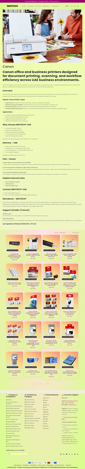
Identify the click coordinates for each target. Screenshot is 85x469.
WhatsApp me (72, 404)
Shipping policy (49, 465)
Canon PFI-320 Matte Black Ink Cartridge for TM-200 (14, 372)
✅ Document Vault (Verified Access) (13, 416)
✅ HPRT (45, 402)
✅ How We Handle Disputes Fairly (13, 440)
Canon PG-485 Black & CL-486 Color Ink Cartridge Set (69, 313)
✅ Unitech (45, 426)
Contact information (59, 465)
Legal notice (68, 465)
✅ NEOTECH (46, 405)
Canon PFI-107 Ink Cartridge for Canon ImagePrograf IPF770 (51, 342)
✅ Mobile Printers (29, 416)
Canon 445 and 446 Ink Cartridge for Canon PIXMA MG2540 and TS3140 (33, 284)
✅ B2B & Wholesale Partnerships (14, 410)
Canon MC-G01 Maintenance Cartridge (33, 371)
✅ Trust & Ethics (10, 433)
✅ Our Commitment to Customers (12, 402)
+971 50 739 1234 (69, 403)
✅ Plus (45, 407)
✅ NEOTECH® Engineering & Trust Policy (13, 436)
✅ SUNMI (45, 421)
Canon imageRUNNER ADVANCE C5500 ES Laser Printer (33, 255)
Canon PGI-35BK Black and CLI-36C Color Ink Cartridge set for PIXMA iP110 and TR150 (69, 284)
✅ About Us (9, 399)
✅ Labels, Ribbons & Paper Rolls (32, 418)
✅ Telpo (45, 423)
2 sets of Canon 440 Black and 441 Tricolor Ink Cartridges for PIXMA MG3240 (51, 313)
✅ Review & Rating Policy (12, 426)
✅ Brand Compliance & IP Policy (14, 413)
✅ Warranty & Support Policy (13, 428)
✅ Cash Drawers (29, 406)
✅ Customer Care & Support (13, 443)
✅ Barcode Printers (29, 399)
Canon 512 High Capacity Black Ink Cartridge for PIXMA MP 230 (51, 284)
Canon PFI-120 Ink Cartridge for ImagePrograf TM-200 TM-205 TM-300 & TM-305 (32, 343)
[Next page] (51, 384)
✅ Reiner (45, 416)
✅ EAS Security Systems (31, 411)
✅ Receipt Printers (29, 425)
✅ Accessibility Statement (12, 408)
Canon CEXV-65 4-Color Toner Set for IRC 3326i (14, 283)
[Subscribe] (28, 454)
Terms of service (41, 465)
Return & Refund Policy (12, 185)
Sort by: (56, 232)
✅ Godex (45, 400)
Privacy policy (33, 465)
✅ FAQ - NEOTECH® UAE (12, 419)
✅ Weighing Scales (29, 427)
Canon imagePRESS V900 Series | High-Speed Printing (70, 255)
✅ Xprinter (46, 428)
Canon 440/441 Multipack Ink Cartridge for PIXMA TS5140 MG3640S (33, 313)
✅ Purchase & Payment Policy (13, 424)
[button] (72, 6)
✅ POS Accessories (29, 423)
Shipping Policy (10, 183)
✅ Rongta (45, 419)
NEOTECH (19, 465)
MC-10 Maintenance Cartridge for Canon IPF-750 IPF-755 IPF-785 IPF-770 (51, 372)
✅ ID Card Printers (29, 413)
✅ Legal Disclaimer (11, 421)
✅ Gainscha (46, 398)
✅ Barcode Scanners (30, 402)
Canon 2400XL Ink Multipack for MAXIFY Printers (70, 342)
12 (47, 384)
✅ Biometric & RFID (29, 404)
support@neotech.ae (72, 401)
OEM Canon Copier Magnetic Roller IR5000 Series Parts (51, 255)
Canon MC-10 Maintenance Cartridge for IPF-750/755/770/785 (70, 372)
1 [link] (33, 384)
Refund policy (25, 465)
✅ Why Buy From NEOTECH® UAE (14, 406)
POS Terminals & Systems (13, 182)
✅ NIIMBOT (46, 412)
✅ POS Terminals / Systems (32, 420)
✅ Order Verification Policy (13, 431)
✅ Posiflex (45, 409)
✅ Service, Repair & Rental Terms (14, 446)
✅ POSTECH (46, 414)
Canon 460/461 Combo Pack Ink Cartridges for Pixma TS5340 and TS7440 (14, 313)
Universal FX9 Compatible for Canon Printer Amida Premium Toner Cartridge (14, 256)
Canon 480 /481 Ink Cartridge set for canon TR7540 (14, 342)
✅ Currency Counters (30, 409)
